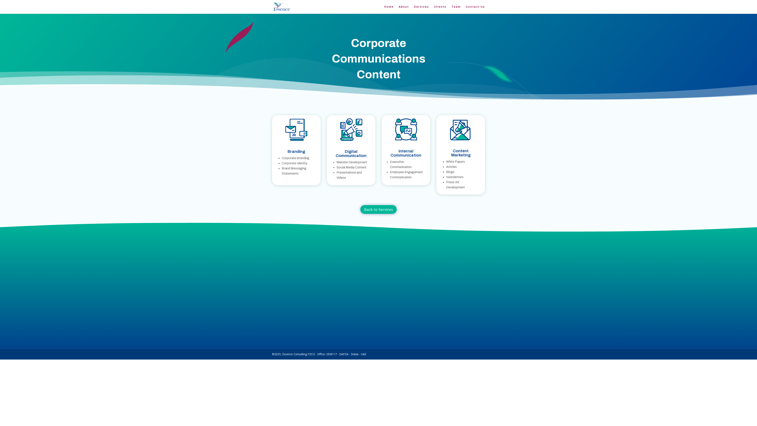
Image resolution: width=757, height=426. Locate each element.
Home (389, 7)
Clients (440, 7)
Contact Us (475, 7)
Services (421, 7)
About (404, 7)
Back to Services (378, 209)
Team (456, 7)
